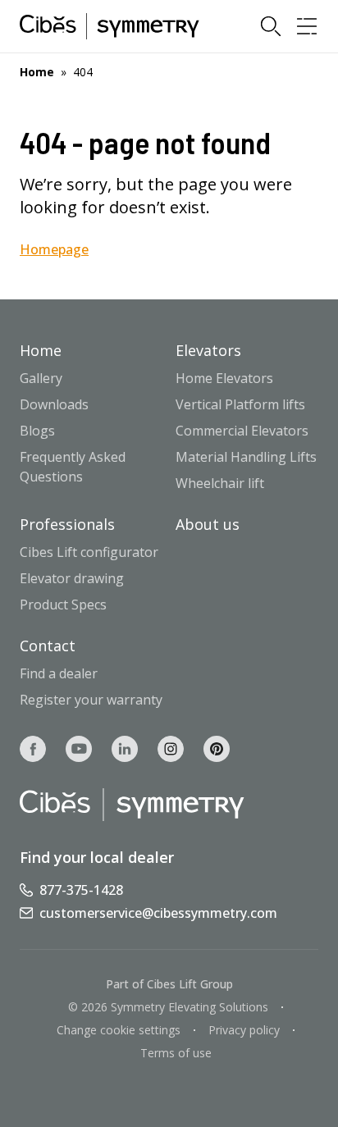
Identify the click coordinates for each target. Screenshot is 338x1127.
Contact (47, 645)
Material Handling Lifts (246, 457)
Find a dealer (59, 673)
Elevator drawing (72, 578)
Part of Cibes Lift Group (169, 984)
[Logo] (109, 26)
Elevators (208, 350)
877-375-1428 (81, 890)
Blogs (37, 431)
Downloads (54, 404)
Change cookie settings (118, 1030)
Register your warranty (91, 700)
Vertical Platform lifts (240, 404)
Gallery (41, 378)
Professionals (67, 524)
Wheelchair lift (220, 483)
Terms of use (176, 1053)
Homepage (54, 249)
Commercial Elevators (242, 431)
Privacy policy (244, 1030)
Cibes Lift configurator (89, 552)
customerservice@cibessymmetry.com (158, 913)
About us (208, 524)
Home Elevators (224, 378)
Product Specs (63, 604)
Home (37, 72)
